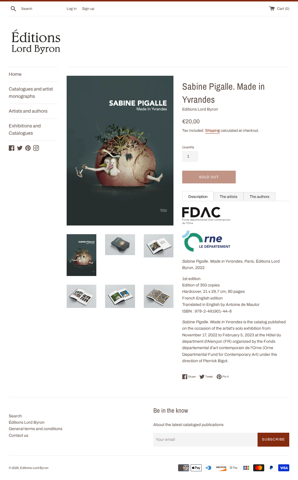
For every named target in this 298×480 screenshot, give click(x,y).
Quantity (188, 147)
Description (197, 197)
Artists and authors (28, 111)
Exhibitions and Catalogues (25, 129)
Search (15, 416)
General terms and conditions (35, 429)
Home (15, 74)
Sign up (88, 9)
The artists (228, 197)
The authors (259, 197)
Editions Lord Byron (34, 468)
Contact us (18, 435)
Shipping (212, 131)
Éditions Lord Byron (27, 422)
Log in (72, 9)
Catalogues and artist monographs (31, 92)
